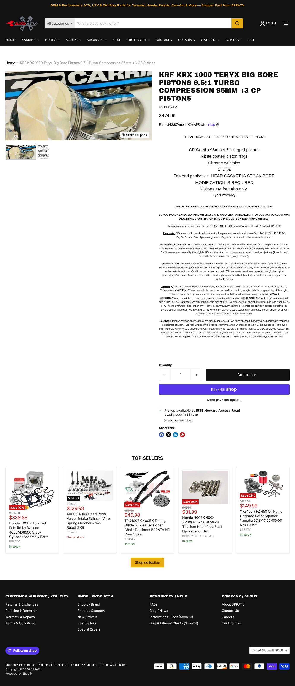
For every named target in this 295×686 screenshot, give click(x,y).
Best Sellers (87, 623)
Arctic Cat (137, 40)
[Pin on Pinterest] (182, 434)
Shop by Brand (89, 604)
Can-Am (162, 40)
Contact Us (230, 611)
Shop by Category (91, 611)
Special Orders (89, 629)
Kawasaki (96, 40)
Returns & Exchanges (21, 604)
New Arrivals (87, 617)
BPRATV (170, 107)
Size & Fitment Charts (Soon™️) (174, 623)
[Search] (237, 23)
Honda (51, 40)
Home (10, 40)
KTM (116, 40)
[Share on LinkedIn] (175, 434)
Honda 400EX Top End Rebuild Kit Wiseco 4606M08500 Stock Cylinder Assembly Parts (28, 530)
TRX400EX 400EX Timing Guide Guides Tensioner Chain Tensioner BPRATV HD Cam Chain (147, 527)
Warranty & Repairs (20, 617)
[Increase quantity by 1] (196, 375)
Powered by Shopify (19, 673)
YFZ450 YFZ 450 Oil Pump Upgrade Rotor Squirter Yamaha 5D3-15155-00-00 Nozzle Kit (261, 518)
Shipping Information (21, 611)
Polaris (185, 40)
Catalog (209, 40)
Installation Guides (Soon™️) (171, 617)
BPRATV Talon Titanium (197, 535)
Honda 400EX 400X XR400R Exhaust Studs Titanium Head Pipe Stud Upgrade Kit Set (202, 524)
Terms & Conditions (20, 623)
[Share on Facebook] (161, 434)
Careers (228, 617)
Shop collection (147, 562)
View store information (178, 420)
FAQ (251, 40)
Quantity (165, 365)
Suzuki (72, 40)
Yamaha (29, 40)
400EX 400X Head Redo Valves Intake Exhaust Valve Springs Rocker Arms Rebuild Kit (89, 521)
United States (267, 650)
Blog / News (159, 611)
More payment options (224, 400)
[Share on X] (168, 434)
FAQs (153, 604)
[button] (269, 23)
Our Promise (231, 623)
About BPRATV (233, 604)
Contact (233, 40)
